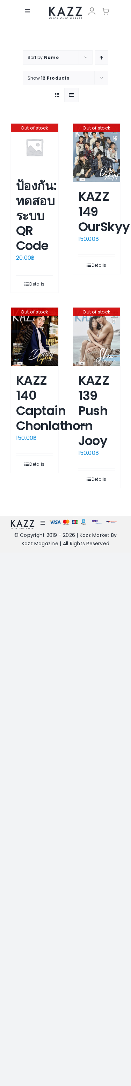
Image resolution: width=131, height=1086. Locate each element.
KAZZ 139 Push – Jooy (93, 410)
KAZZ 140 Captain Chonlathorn (54, 403)
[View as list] (71, 95)
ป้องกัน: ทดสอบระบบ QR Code (36, 216)
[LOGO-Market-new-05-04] (65, 9)
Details (36, 284)
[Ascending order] (101, 57)
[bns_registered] (97, 522)
